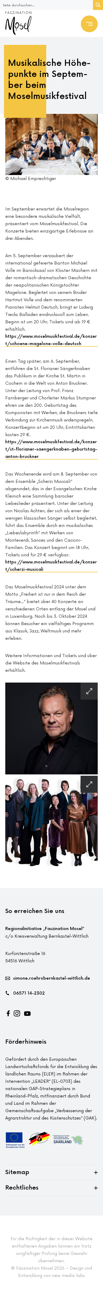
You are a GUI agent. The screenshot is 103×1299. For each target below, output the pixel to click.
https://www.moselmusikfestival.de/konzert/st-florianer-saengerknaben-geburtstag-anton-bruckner (51, 449)
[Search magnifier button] (98, 5)
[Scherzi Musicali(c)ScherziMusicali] (51, 822)
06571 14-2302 (29, 993)
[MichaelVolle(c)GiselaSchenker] (51, 728)
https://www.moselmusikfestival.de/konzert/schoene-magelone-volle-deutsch (51, 340)
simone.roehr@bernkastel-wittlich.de (51, 978)
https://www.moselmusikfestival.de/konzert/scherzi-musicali (51, 566)
